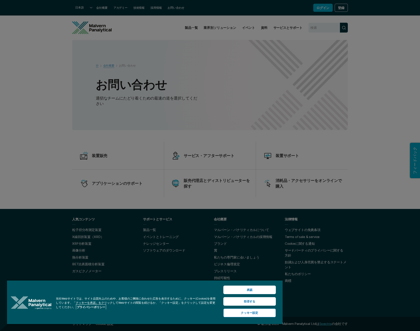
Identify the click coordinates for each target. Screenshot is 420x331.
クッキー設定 (249, 312)
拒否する (250, 301)
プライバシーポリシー (91, 307)
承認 (249, 289)
